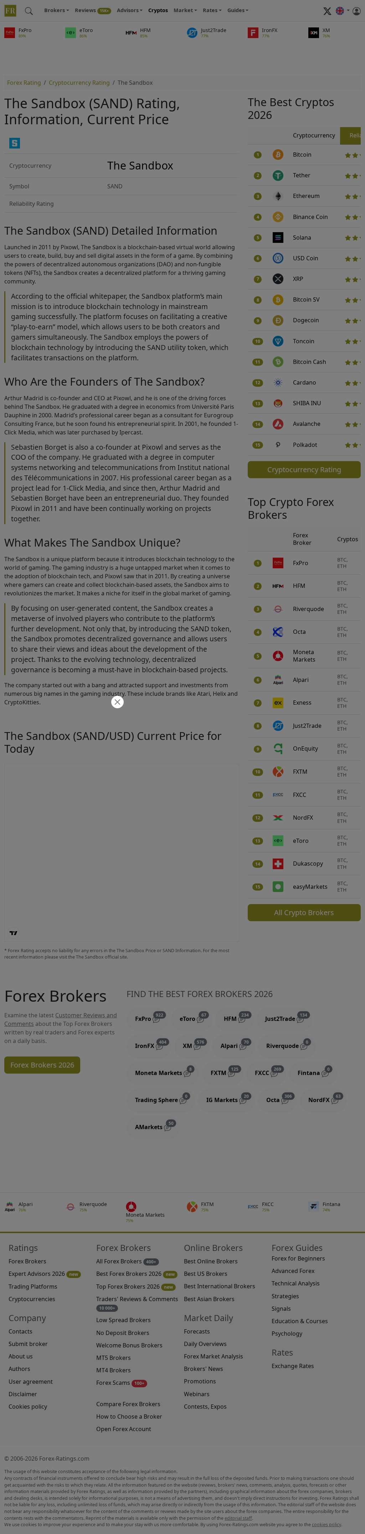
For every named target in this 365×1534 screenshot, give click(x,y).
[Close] (116, 703)
